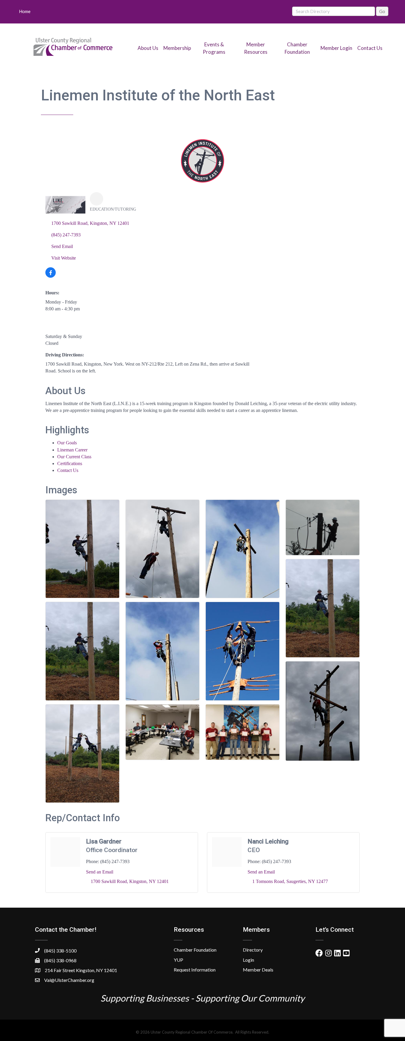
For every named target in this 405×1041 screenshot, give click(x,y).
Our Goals (67, 442)
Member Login (336, 48)
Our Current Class (74, 456)
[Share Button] (96, 199)
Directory (253, 949)
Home (25, 11)
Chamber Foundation (195, 949)
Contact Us (369, 48)
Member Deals (258, 969)
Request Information (195, 969)
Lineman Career (72, 449)
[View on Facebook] (50, 276)
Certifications (69, 463)
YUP (178, 960)
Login (248, 960)
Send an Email (99, 871)
